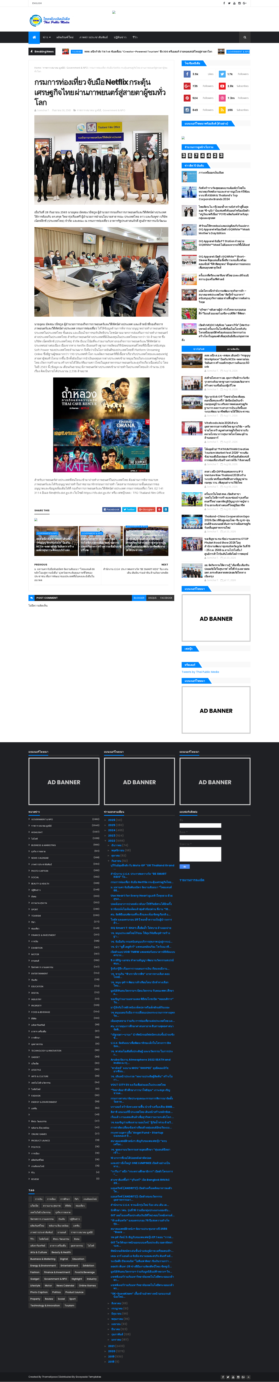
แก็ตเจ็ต (35, 1063)
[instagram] (239, 3)
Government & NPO (199, 51)
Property (36, 1005)
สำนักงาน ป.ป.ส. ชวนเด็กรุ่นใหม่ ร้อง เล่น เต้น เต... (140, 1205)
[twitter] (229, 3)
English (37, 3)
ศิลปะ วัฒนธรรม (38, 1121)
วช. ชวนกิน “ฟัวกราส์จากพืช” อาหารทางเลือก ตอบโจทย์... (140, 975)
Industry (36, 999)
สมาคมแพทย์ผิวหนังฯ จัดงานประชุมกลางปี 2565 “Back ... (139, 1230)
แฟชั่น (34, 1108)
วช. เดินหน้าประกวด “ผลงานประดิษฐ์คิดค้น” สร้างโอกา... (142, 1077)
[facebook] (224, 3)
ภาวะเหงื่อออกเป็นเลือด (211, 172)
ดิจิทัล (33, 1018)
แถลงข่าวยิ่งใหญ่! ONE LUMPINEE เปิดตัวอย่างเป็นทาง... (140, 1164)
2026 (112, 820)
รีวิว (135, 37)
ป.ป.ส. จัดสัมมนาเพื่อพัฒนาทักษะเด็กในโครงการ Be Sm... (141, 1044)
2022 (112, 841)
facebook (166, 597)
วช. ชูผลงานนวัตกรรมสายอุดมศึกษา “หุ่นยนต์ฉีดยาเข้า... (140, 1151)
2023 (112, 835)
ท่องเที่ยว (35, 928)
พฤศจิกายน (118, 850)
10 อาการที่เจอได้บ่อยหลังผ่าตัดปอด (131, 1158)
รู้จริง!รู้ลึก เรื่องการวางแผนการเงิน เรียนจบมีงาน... (140, 968)
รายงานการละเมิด (192, 880)
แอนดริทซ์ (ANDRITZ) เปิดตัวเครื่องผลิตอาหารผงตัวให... (141, 1189)
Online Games (39, 1134)
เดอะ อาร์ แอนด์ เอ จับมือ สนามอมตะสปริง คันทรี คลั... (142, 1256)
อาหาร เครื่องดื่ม (38, 1031)
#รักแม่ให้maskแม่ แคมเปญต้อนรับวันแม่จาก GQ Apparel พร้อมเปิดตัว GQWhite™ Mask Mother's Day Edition (224, 229)
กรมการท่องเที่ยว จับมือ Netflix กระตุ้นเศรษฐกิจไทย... (142, 882)
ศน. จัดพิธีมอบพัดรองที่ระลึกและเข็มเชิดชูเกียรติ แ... (141, 914)
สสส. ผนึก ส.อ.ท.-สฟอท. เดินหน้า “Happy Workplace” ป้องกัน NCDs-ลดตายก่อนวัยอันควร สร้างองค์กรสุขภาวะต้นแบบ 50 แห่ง (55, 544)
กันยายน (116, 861)
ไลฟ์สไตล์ (35, 1089)
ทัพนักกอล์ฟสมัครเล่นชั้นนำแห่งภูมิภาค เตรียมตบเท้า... (142, 1251)
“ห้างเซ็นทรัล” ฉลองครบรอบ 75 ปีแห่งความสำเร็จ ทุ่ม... (140, 1222)
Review (35, 1179)
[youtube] (234, 3)
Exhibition (37, 947)
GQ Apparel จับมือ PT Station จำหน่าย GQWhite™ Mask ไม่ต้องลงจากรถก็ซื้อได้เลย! (224, 243)
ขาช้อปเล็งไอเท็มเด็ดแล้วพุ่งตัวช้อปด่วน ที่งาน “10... (140, 909)
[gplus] (245, 3)
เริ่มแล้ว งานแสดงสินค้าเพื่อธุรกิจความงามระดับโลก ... (142, 1117)
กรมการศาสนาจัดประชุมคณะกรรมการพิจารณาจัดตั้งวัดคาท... (142, 1100)
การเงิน (34, 941)
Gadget (35, 1057)
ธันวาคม (116, 845)
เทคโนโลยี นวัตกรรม (40, 1082)
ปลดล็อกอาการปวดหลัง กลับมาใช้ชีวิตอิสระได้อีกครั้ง (141, 904)
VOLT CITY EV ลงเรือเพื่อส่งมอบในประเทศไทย (138, 1085)
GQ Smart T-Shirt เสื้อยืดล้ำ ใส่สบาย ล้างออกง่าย (141, 928)
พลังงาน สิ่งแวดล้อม (40, 1127)
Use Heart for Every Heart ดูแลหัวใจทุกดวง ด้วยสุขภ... (142, 897)
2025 (112, 825)
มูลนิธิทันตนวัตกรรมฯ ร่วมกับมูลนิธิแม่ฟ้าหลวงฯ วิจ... (141, 1271)
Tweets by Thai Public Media (200, 672)
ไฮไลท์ (34, 838)
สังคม (33, 896)
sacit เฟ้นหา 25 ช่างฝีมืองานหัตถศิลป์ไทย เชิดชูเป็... (141, 1266)
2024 (112, 830)
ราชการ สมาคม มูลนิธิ (54, 67)
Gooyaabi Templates (88, 1376)
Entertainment (39, 973)
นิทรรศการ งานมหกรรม (42, 967)
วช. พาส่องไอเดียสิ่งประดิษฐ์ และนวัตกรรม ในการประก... (142, 1052)
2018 (111, 1362)
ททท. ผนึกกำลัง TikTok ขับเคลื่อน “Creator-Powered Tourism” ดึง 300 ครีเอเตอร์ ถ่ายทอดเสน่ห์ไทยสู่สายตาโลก (109, 51)
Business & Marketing (43, 845)
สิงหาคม (116, 1303)
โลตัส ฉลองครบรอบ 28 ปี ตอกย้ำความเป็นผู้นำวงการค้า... (141, 921)
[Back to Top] (248, 1377)
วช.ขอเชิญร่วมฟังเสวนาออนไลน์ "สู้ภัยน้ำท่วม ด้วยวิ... (142, 1122)
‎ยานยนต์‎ (35, 960)
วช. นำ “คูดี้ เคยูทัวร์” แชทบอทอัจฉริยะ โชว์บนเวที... (141, 947)
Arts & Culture (39, 1076)
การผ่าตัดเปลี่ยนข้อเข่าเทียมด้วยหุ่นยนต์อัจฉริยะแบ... (141, 1127)
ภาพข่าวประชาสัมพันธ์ (94, 37)
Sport (34, 909)
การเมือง (35, 1153)
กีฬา (33, 922)
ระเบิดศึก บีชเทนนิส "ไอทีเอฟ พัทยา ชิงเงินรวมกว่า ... (141, 1261)
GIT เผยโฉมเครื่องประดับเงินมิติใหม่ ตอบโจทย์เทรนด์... (143, 1215)
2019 (111, 1356)
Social (35, 877)
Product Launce (40, 1140)
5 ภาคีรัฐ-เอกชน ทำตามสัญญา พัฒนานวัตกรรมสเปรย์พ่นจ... (142, 961)
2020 (112, 1351)
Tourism (36, 915)
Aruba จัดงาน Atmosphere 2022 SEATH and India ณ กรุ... (140, 1061)
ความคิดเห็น (233, 349)
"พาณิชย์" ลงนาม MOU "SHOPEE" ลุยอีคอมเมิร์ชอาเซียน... (140, 1069)
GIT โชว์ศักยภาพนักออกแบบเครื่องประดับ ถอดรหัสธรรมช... (142, 1244)
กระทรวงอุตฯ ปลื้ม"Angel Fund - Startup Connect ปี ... (137, 1134)
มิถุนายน (116, 1313)
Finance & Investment (43, 935)
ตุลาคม (115, 855)
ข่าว (45, 37)
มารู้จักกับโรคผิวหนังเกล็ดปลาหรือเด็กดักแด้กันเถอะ (140, 1007)
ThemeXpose (50, 1376)
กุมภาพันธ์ (117, 1334)
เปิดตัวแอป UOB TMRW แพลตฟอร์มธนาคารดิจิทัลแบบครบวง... (143, 953)
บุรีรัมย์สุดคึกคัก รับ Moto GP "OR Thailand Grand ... (142, 867)
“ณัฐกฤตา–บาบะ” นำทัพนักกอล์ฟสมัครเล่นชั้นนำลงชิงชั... (142, 1036)
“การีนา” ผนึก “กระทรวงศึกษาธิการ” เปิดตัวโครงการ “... (142, 1173)
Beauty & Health (40, 883)
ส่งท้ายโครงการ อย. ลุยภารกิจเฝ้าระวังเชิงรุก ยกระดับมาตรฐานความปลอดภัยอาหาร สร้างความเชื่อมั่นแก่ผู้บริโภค (101, 544)
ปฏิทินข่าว (120, 37)
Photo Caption (39, 870)
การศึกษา (35, 1037)
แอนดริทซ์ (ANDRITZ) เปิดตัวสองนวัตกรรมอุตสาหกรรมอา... (136, 1198)
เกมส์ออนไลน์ (37, 1166)
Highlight (37, 832)
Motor (35, 954)
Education (37, 986)
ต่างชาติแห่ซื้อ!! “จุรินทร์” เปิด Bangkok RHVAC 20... (140, 1181)
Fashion (35, 1095)
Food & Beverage (40, 1012)
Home (37, 67)
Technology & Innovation (46, 1050)
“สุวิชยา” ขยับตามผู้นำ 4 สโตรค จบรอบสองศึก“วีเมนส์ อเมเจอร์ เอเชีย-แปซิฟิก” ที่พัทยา (222, 311)
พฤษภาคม (117, 1319)
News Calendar (40, 857)
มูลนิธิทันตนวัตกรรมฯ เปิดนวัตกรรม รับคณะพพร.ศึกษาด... (142, 992)
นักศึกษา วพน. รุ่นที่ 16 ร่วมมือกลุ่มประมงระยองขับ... (140, 1210)
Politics (35, 1147)
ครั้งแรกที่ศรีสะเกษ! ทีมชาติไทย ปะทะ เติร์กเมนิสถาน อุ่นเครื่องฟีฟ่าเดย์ (224, 277)
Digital (35, 992)
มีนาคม (116, 1329)
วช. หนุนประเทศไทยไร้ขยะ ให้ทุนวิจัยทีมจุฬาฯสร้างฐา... (140, 934)
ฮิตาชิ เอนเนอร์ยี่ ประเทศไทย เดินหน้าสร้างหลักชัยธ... (142, 1112)
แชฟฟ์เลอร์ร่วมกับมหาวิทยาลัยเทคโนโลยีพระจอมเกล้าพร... (142, 1278)
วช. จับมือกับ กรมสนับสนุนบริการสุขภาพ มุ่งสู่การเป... (141, 942)
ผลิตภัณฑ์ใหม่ (65, 37)
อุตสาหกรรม (37, 1044)
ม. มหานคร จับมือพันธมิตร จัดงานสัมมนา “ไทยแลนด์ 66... (141, 888)
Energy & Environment (44, 1102)
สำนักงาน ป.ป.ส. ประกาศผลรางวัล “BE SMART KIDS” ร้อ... (139, 875)
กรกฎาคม (117, 1308)
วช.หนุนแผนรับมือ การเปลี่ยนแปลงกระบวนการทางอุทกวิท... (143, 1014)
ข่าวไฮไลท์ (198, 349)
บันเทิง (34, 980)
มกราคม (116, 1340)
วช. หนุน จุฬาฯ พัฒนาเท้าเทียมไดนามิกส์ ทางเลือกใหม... (139, 983)
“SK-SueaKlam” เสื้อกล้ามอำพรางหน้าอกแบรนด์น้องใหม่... (141, 1295)
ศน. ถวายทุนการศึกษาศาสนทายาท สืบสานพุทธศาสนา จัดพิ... (142, 1027)
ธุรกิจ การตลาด (38, 851)
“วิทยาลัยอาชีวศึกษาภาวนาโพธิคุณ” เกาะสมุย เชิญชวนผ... (140, 1091)
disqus (152, 597)
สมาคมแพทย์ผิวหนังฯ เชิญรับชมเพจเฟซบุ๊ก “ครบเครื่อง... (139, 1142)
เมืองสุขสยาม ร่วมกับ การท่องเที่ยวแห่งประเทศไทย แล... (143, 1021)
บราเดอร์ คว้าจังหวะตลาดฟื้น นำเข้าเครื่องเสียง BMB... (142, 1107)
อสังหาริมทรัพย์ (38, 1025)
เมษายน (116, 1324)
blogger (139, 597)
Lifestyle (36, 1069)
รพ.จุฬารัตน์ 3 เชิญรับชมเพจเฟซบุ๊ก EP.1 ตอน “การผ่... (142, 1237)
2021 (111, 1346)
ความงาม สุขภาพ (39, 903)
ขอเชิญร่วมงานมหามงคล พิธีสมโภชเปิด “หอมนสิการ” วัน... (142, 1000)
